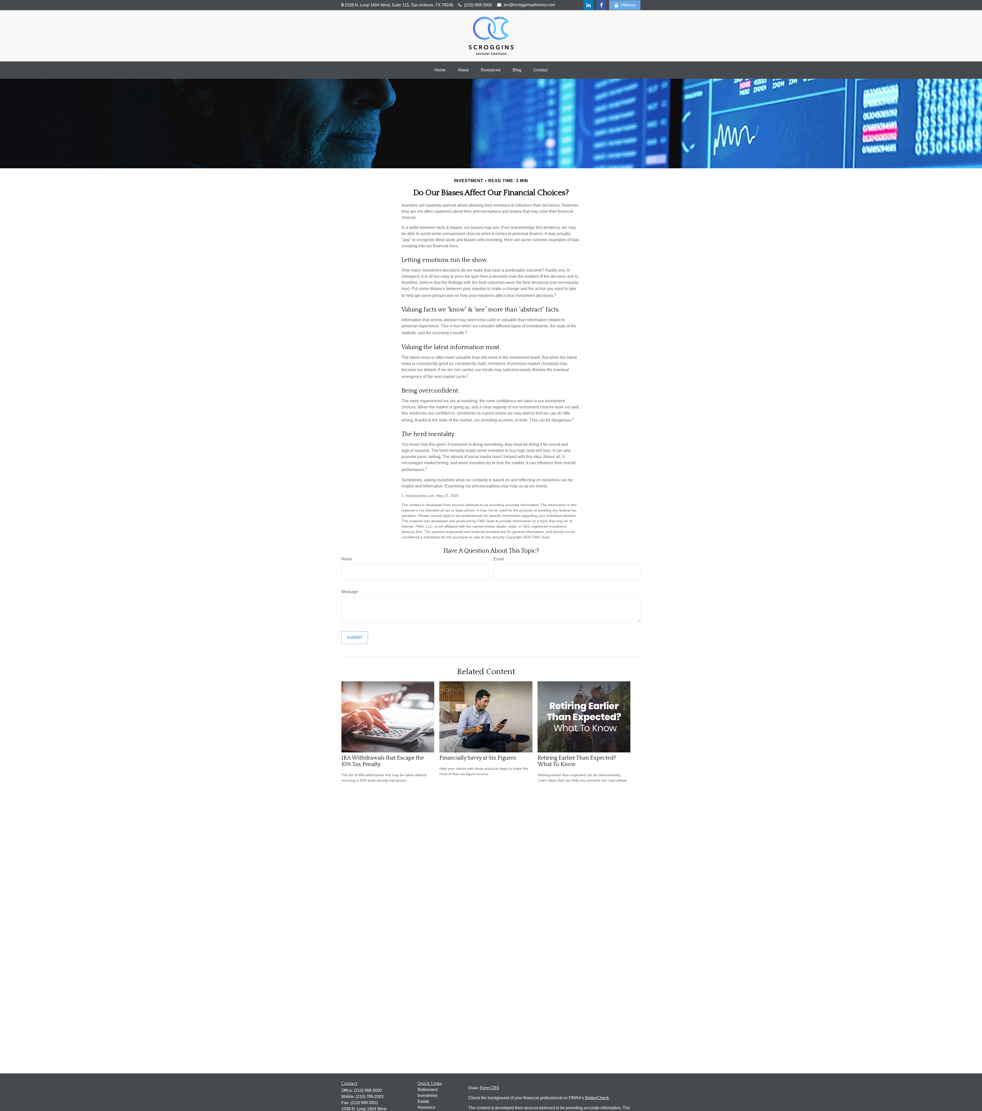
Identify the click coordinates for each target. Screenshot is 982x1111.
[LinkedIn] (588, 5)
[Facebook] (601, 5)
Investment (427, 1095)
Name (346, 559)
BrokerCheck (597, 1098)
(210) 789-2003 (370, 1096)
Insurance (427, 1107)
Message (349, 592)
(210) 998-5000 (478, 5)
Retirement (428, 1089)
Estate (423, 1101)
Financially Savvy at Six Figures (477, 758)
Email (499, 559)
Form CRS (489, 1088)
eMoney (628, 5)
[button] (440, 70)
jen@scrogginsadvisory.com (529, 5)
